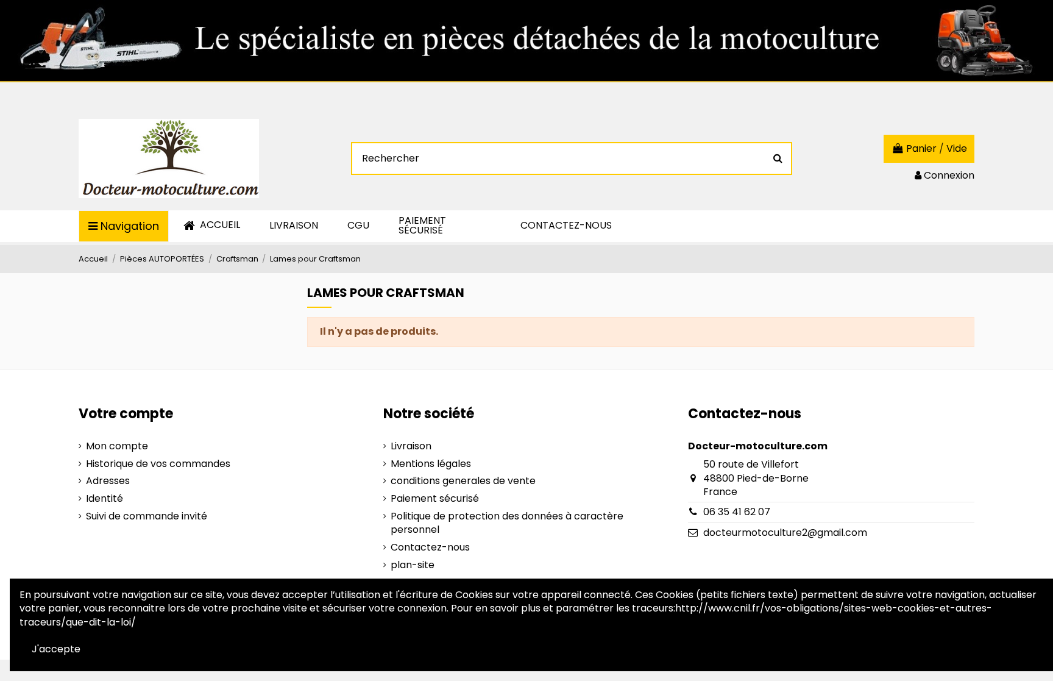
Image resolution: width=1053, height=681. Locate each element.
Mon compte (117, 446)
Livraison (411, 446)
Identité (104, 498)
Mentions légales (431, 464)
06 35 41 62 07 (736, 512)
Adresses (108, 481)
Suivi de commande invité (146, 516)
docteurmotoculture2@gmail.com (785, 533)
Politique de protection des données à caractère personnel (507, 523)
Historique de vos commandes (158, 464)
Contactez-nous (430, 547)
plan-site (412, 565)
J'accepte (56, 649)
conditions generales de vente (463, 481)
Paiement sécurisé (435, 498)
